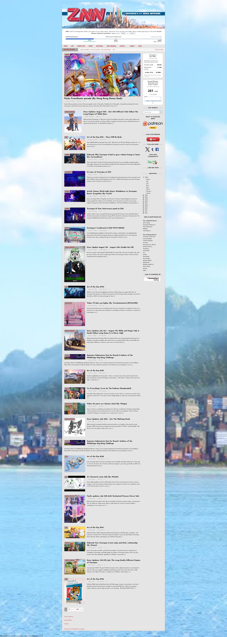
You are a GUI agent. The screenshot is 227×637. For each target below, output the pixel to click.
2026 (146, 177)
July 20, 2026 (91, 547)
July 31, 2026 (91, 421)
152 (77, 609)
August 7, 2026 (92, 335)
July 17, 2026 (91, 565)
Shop (140, 46)
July (147, 181)
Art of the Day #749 (95, 371)
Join (154, 139)
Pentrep (79, 101)
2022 (146, 201)
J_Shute (98, 116)
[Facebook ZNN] (157, 150)
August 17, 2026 (92, 174)
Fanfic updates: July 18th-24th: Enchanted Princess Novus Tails (113, 496)
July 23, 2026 (91, 530)
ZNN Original (111, 46)
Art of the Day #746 (95, 579)
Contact (66, 623)
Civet (100, 174)
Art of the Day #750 (95, 287)
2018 (146, 209)
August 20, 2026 (92, 139)
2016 (146, 213)
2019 (146, 207)
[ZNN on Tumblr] (152, 150)
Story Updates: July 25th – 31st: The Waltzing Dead (108, 419)
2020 (146, 205)
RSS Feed (155, 167)
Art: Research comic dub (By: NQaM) (102, 477)
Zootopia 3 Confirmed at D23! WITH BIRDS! (105, 228)
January (148, 193)
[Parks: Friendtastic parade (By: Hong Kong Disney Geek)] (102, 74)
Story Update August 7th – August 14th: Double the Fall (110, 247)
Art (72, 46)
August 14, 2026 (92, 249)
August (148, 179)
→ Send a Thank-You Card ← (152, 102)
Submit (132, 46)
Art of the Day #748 (95, 456)
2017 (146, 211)
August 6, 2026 (92, 373)
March (148, 189)
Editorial (99, 46)
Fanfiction (81, 46)
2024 (146, 197)
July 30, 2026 (91, 459)
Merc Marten (103, 139)
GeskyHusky (102, 196)
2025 (146, 195)
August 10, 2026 (92, 305)
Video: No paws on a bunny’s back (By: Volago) (107, 404)
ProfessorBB (102, 249)
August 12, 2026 (92, 289)
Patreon (132, 33)
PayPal (123, 33)
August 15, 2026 (92, 211)
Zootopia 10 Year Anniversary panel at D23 (105, 209)
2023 (146, 199)
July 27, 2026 (91, 479)
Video (91, 46)
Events (122, 46)
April (147, 187)
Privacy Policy (68, 620)
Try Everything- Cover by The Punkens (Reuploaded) (109, 388)
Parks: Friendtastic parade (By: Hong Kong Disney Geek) (93, 98)
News (66, 46)
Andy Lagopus (103, 230)
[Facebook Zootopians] (152, 163)
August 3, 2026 (92, 406)
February (148, 191)
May (147, 185)
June (147, 183)
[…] (116, 106)
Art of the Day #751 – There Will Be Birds (104, 137)
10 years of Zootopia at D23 (99, 172)
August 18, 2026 (92, 159)
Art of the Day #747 (95, 527)
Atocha (101, 360)
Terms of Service (68, 616)
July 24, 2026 (91, 498)
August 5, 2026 (92, 390)
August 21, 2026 (89, 116)
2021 (146, 203)
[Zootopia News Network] (113, 27)
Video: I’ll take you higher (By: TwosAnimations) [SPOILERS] (112, 303)
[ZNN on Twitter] (147, 150)
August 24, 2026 (70, 101)
